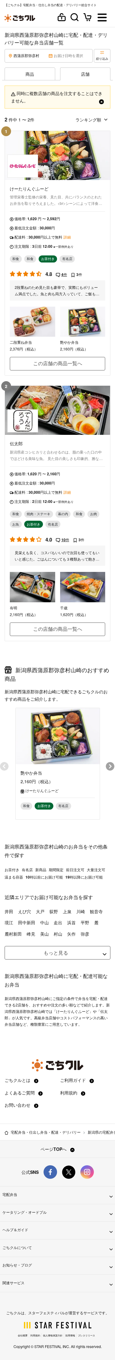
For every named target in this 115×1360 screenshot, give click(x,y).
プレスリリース (86, 1335)
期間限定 (56, 869)
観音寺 (96, 911)
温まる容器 (14, 877)
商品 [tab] (29, 74)
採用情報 (70, 1335)
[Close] (101, 100)
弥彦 (85, 934)
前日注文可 (75, 869)
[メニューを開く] (102, 18)
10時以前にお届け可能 (44, 877)
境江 (9, 922)
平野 (85, 922)
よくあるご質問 (20, 1093)
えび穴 (24, 911)
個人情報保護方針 (53, 1335)
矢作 (71, 934)
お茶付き (12, 869)
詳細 (67, 237)
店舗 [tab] (85, 74)
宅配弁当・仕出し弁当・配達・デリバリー (46, 1132)
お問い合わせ (18, 1105)
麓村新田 (13, 934)
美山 (44, 934)
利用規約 (69, 1093)
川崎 (80, 911)
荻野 (53, 911)
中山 (44, 922)
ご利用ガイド (73, 1080)
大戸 (40, 911)
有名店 (27, 869)
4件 (64, 274)
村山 (58, 934)
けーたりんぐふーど (42, 790)
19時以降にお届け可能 (84, 877)
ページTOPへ (54, 1149)
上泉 (67, 911)
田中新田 (26, 922)
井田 (9, 911)
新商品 (40, 869)
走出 (58, 922)
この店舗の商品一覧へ (57, 363)
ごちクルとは (18, 1080)
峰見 (31, 934)
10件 (65, 539)
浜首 (71, 922)
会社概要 (23, 1335)
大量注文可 (96, 869)
